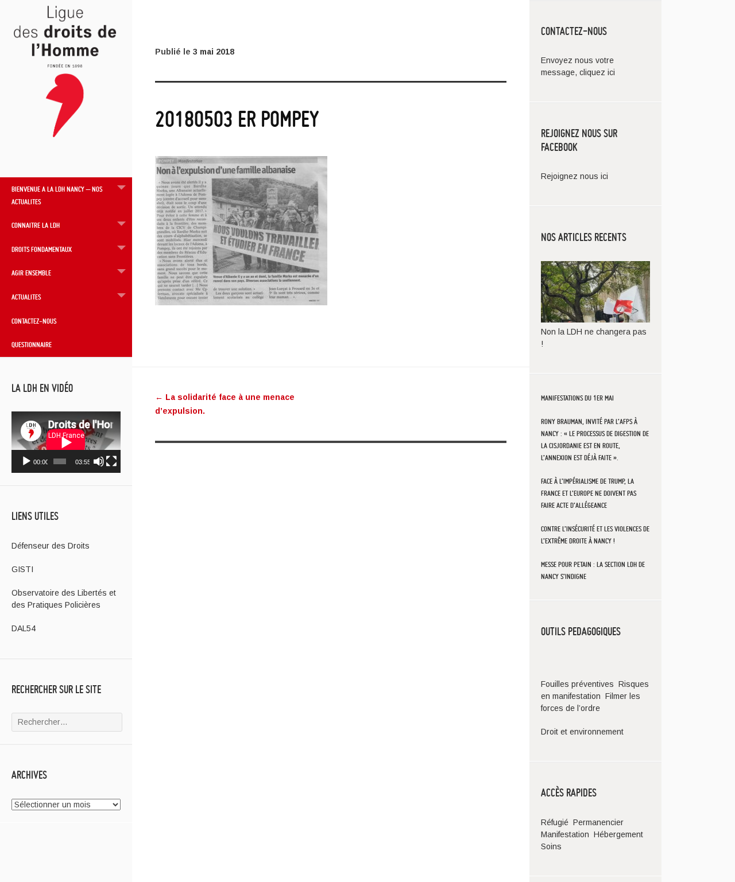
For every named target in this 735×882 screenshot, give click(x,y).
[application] (66, 442)
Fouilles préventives (578, 684)
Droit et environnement (582, 731)
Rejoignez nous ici (574, 176)
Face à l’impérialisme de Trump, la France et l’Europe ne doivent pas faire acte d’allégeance (588, 493)
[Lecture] (26, 461)
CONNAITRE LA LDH (35, 225)
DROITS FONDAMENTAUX (41, 249)
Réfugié (554, 822)
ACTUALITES (26, 296)
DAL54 (23, 628)
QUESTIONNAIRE (31, 344)
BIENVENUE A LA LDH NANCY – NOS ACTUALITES (56, 195)
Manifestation (565, 834)
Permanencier (598, 822)
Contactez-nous (33, 320)
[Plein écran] (111, 461)
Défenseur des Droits (50, 545)
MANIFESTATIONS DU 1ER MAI (577, 398)
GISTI (22, 569)
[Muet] (99, 461)
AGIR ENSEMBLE (31, 272)
